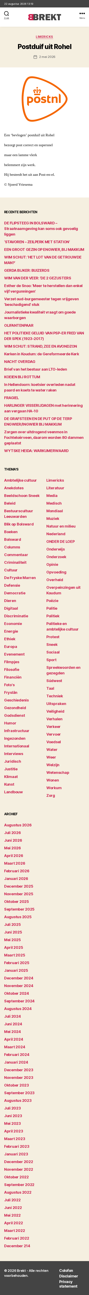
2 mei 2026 (47, 57)
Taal (50, 688)
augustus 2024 (18, 1009)
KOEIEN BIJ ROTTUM (22, 377)
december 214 (17, 1246)
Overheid (54, 580)
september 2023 (19, 1093)
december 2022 (18, 1162)
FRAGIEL (11, 398)
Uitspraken (56, 703)
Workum (53, 788)
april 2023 (13, 1131)
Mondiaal (54, 511)
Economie (13, 623)
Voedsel (53, 742)
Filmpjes (11, 662)
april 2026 (13, 855)
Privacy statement (68, 1284)
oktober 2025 (16, 901)
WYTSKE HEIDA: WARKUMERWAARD (36, 451)
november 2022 (18, 1169)
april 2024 (13, 1039)
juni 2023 (13, 1116)
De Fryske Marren (20, 578)
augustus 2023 (18, 1100)
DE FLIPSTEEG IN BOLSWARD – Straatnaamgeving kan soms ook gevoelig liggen (41, 228)
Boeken (10, 532)
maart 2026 (14, 863)
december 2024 (18, 978)
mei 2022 (12, 1215)
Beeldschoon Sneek (21, 495)
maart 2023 (14, 1139)
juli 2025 (12, 924)
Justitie (11, 769)
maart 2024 (14, 1047)
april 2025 (13, 947)
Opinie (52, 564)
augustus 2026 (18, 825)
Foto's (9, 685)
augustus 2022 (17, 1192)
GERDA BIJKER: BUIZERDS (26, 270)
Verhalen (54, 719)
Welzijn (52, 765)
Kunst (9, 784)
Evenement (14, 654)
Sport (51, 660)
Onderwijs (55, 549)
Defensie (12, 585)
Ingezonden (14, 738)
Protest (52, 637)
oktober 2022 (16, 1177)
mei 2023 (12, 1123)
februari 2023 (16, 1146)
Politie (51, 608)
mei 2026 (12, 848)
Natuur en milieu (61, 526)
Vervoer (53, 734)
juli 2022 (12, 1200)
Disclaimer (68, 1276)
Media (52, 495)
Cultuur (11, 570)
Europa (10, 646)
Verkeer (53, 726)
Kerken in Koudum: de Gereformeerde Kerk (41, 354)
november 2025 (18, 894)
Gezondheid (15, 708)
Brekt (21, 1271)
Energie (11, 631)
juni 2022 (13, 1207)
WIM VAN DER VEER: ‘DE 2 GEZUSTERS (37, 278)
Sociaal (53, 652)
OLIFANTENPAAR (18, 325)
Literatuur (55, 488)
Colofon (66, 1270)
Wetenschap (57, 772)
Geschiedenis (16, 700)
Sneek (52, 644)
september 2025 (19, 909)
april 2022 (13, 1223)
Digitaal (11, 608)
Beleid (9, 503)
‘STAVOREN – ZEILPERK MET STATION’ (37, 242)
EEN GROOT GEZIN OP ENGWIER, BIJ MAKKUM (44, 249)
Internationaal (16, 746)
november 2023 (18, 1077)
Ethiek (9, 639)
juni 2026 (13, 840)
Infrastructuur (16, 731)
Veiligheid (55, 711)
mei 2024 (12, 1031)
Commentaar (16, 555)
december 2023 (18, 1070)
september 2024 (19, 1001)
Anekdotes (14, 488)
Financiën (13, 677)
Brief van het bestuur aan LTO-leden (35, 369)
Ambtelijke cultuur (20, 480)
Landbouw (13, 792)
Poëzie (52, 600)
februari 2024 (16, 1054)
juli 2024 (12, 1016)
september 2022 (19, 1184)
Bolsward (12, 539)
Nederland (55, 534)
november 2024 (18, 986)
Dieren (10, 600)
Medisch (54, 503)
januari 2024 (16, 1062)
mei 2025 (12, 940)
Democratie (14, 593)
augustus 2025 (18, 917)
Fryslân (10, 692)
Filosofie (11, 669)
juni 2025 (13, 932)
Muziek (52, 518)
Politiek (52, 616)
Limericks (44, 36)
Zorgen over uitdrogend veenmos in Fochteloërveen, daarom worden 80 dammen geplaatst (43, 437)
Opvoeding (56, 572)
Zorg (50, 795)
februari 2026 (16, 871)
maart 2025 (14, 955)
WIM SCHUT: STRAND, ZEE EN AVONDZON (40, 346)
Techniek (54, 696)
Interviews (13, 754)
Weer (51, 757)
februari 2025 (16, 963)
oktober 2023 (16, 1085)
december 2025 (18, 886)
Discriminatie (16, 616)
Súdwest (54, 681)
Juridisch (12, 761)
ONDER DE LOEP (60, 541)
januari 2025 (16, 970)
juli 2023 (12, 1108)
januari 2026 (16, 878)
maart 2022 (14, 1230)
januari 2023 (16, 1154)
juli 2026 (12, 833)
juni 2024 (13, 1024)
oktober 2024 (16, 993)
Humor (10, 723)
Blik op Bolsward (19, 524)
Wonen (52, 780)
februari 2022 (16, 1238)
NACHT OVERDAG (19, 361)
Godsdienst (14, 715)
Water (52, 749)
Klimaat (11, 776)
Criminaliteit (15, 562)
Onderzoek (56, 557)
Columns (12, 547)
